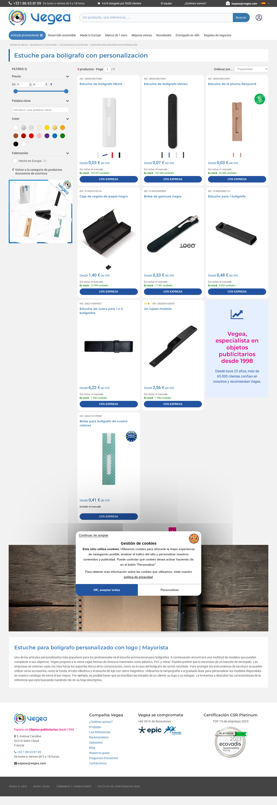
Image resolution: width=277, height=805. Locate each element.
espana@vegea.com (244, 3)
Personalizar (170, 590)
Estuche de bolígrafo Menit (101, 84)
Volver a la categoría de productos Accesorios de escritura (38, 171)
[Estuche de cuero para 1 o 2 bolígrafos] (109, 346)
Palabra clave (21, 100)
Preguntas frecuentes (103, 758)
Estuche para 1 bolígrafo (227, 196)
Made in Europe (90, 35)
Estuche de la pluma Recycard (232, 84)
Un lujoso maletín (158, 309)
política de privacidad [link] (138, 576)
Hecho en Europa (33, 161)
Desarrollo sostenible (62, 35)
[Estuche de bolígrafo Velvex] (173, 122)
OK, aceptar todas (106, 590)
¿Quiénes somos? (195, 3)
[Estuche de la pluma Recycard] (237, 122)
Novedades (163, 35)
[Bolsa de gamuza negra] (173, 234)
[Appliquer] (51, 84)
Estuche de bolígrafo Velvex (166, 84)
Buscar (241, 17)
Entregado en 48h (188, 35)
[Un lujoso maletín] (173, 346)
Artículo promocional (25, 35)
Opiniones (96, 742)
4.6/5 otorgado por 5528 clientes (121, 3)
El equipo (166, 3)
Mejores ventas (142, 35)
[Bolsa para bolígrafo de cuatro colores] (109, 459)
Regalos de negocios (217, 35)
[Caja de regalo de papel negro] (109, 234)
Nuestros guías (99, 753)
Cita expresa (108, 179)
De (13, 84)
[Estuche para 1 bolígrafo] (237, 234)
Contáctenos (97, 763)
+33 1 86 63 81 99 (28, 752)
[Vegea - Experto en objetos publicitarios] (40, 25)
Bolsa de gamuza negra (163, 196)
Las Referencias (100, 732)
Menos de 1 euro (116, 35)
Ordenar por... (223, 69)
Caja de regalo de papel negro (104, 196)
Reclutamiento (99, 737)
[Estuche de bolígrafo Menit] (109, 122)
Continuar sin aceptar (93, 535)
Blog (92, 747)
